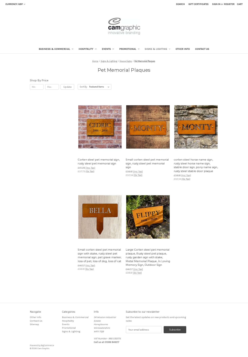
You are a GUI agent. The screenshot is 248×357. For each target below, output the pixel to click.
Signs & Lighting (156, 48)
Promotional (127, 48)
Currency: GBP (14, 4)
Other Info (183, 48)
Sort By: (83, 86)
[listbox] (100, 86)
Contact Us (202, 48)
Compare (98, 127)
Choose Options (100, 133)
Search (180, 4)
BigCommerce (47, 345)
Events (106, 48)
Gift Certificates (198, 4)
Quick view (97, 121)
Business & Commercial (54, 48)
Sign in (216, 4)
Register (229, 4)
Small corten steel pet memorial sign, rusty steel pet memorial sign (147, 163)
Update (67, 86)
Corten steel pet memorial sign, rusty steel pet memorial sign (99, 161)
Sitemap (34, 324)
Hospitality (86, 48)
